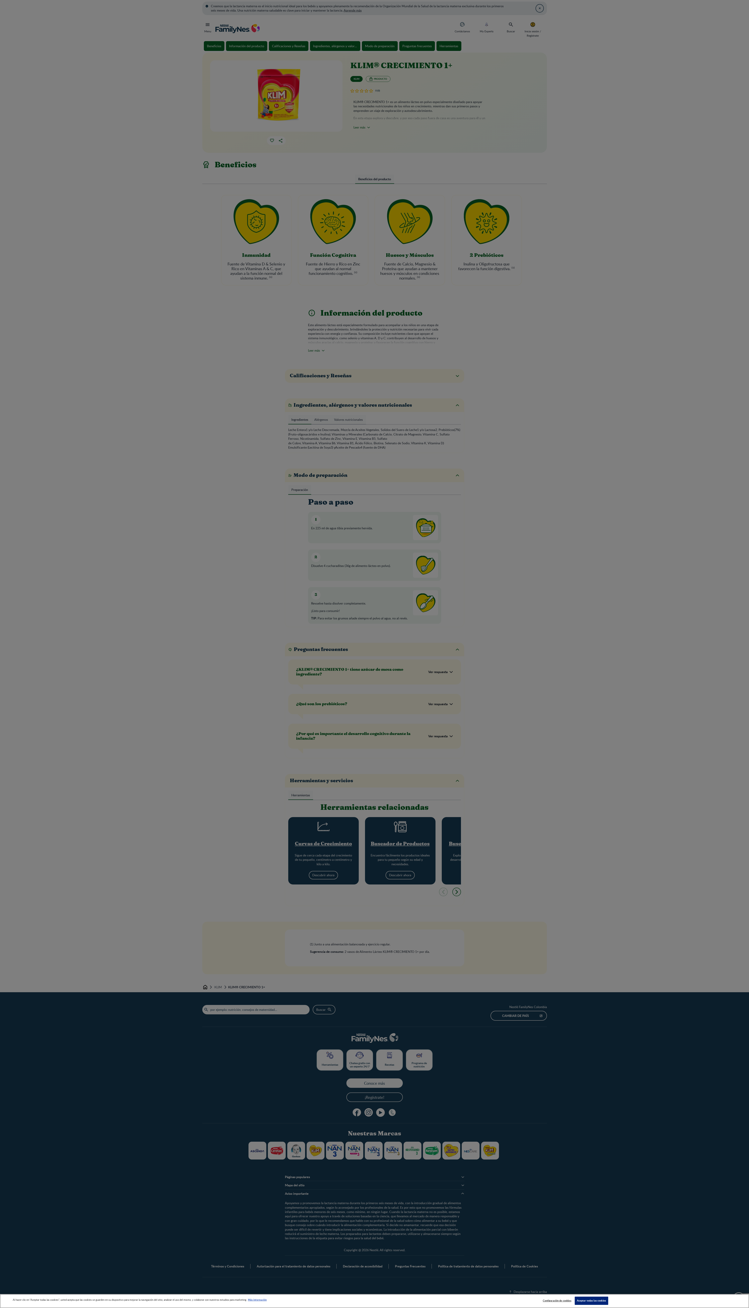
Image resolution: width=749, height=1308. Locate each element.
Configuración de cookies (557, 1300)
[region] (374, 1301)
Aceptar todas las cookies (591, 1300)
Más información (257, 1300)
